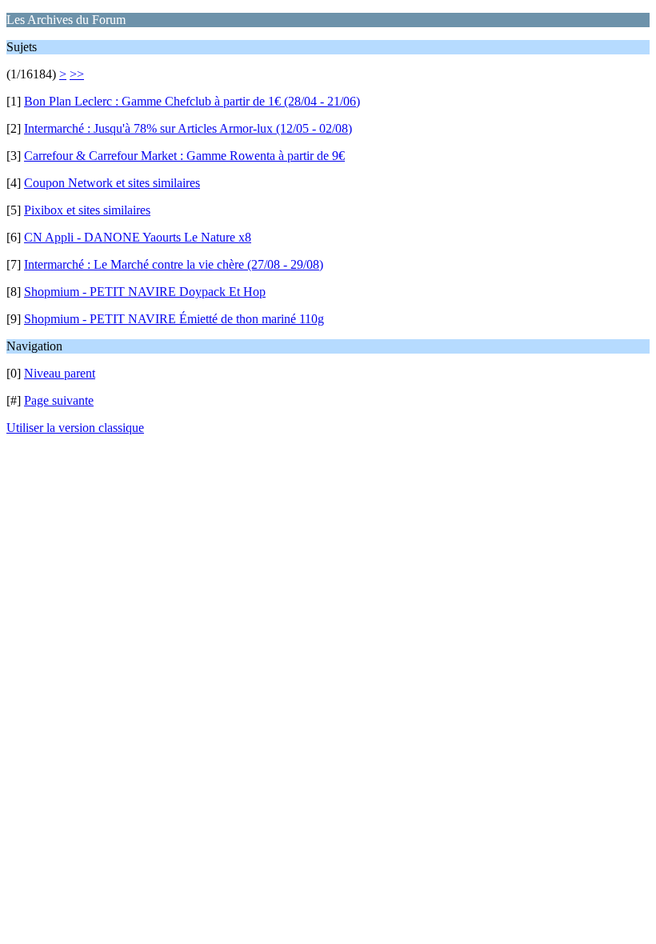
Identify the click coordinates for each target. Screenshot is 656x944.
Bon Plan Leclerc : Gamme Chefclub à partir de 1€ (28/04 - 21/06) (192, 101)
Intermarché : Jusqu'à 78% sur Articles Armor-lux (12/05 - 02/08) (188, 128)
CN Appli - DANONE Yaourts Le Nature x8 (137, 237)
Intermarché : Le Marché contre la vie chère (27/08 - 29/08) (173, 264)
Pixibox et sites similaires (87, 210)
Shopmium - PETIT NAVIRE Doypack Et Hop (145, 291)
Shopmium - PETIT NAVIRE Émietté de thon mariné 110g (174, 319)
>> (77, 74)
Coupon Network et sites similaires (112, 183)
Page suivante (59, 400)
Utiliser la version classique (75, 427)
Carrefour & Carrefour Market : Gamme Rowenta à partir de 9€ (184, 155)
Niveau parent (59, 373)
